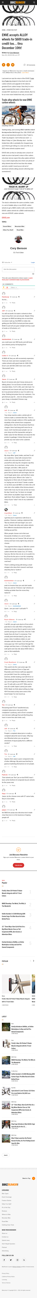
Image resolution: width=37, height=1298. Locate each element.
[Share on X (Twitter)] (8, 65)
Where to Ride (6, 1214)
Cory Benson (14, 53)
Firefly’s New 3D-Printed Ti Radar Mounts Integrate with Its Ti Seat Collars (12, 893)
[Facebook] (4, 1259)
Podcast (4, 1247)
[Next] (33, 961)
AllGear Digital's (17, 1266)
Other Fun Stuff (8, 230)
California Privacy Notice (8, 1276)
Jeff (14, 453)
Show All (5, 1155)
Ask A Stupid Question (8, 1244)
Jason (15, 412)
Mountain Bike (19, 226)
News (3, 996)
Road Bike (20, 230)
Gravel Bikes (7, 226)
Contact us (5, 1237)
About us (4, 1233)
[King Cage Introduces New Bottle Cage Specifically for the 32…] (6, 1124)
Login (33, 262)
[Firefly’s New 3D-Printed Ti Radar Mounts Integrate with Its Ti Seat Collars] (16, 984)
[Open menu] (3, 2)
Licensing (4, 1279)
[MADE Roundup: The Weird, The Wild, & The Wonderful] (6, 1060)
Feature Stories (6, 1200)
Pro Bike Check (14, 1071)
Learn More (25, 72)
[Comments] (25, 65)
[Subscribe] (24, 1259)
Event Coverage (7, 1197)
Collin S (5, 355)
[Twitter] (10, 1259)
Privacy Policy (5, 1273)
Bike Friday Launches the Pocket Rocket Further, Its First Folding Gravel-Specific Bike (23, 1140)
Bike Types (5, 1193)
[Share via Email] (12, 65)
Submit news (6, 1240)
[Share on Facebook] (3, 65)
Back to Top (26, 1178)
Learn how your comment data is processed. (17, 279)
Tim (14, 731)
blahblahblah (17, 606)
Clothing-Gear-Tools (8, 1225)
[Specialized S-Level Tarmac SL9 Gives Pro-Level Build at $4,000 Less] (6, 1091)
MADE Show (13, 1057)
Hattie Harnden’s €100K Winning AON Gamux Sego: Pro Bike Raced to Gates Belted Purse (13, 916)
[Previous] (30, 961)
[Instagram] (17, 1259)
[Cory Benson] (18, 240)
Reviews (4, 1211)
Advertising (5, 1251)
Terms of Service (6, 1283)
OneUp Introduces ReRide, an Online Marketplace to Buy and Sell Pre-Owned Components (13, 944)
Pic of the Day (6, 1207)
